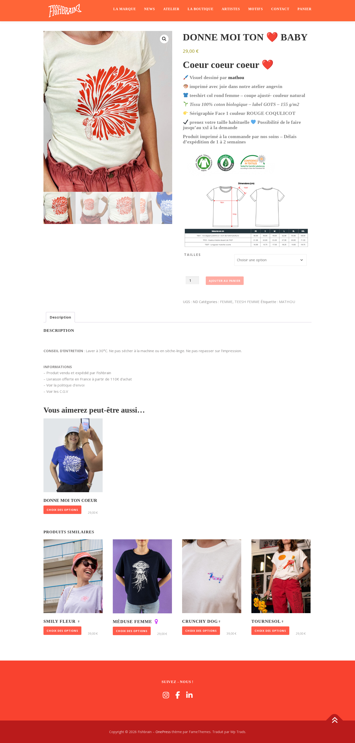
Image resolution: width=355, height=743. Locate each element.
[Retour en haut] (334, 720)
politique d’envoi (71, 385)
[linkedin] (189, 695)
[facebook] (177, 695)
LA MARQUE (124, 9)
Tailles (192, 254)
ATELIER (171, 9)
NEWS (149, 9)
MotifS (255, 9)
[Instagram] (166, 695)
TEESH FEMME (247, 301)
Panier (305, 9)
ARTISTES (231, 9)
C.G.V (64, 391)
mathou (236, 77)
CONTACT (280, 9)
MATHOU (287, 301)
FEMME (226, 301)
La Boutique (200, 9)
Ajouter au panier (225, 280)
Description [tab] (60, 317)
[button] (164, 39)
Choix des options (62, 510)
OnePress (163, 731)
